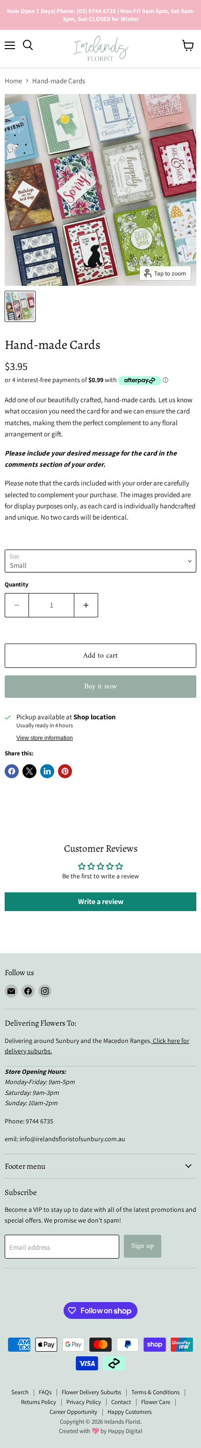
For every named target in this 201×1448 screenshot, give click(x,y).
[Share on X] (29, 771)
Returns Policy (38, 1402)
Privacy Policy (83, 1402)
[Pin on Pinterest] (65, 771)
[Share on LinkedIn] (47, 771)
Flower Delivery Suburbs (91, 1392)
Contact (121, 1402)
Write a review (100, 901)
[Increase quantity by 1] (86, 605)
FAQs (45, 1392)
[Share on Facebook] (12, 771)
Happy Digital (125, 1431)
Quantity (17, 584)
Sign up (142, 1246)
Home (13, 81)
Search (20, 1392)
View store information (44, 738)
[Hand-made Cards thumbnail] (20, 306)
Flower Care (155, 1402)
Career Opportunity (73, 1412)
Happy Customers (129, 1412)
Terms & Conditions (155, 1392)
